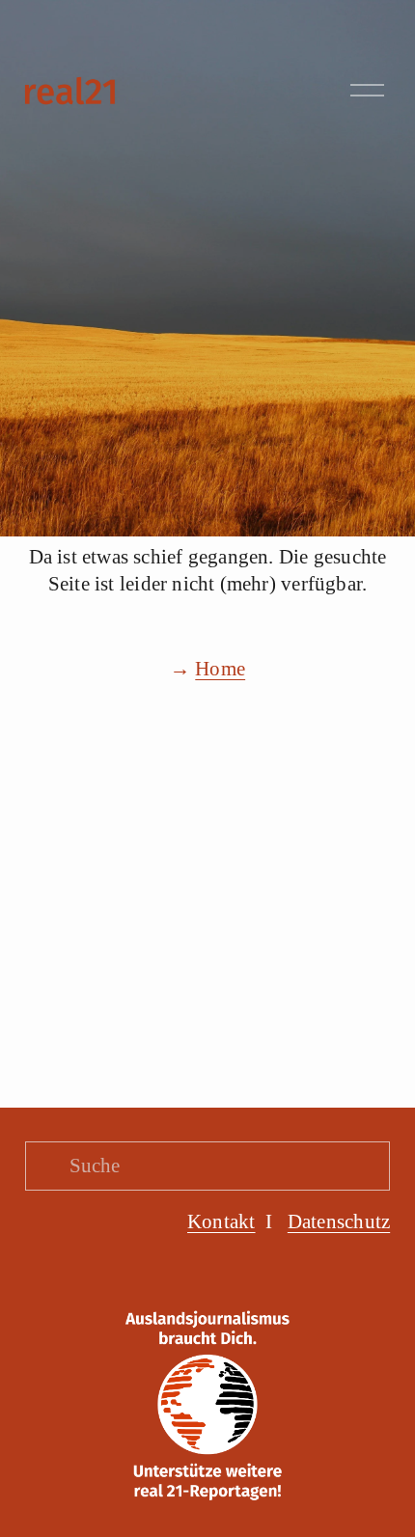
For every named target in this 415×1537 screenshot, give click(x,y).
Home (220, 668)
